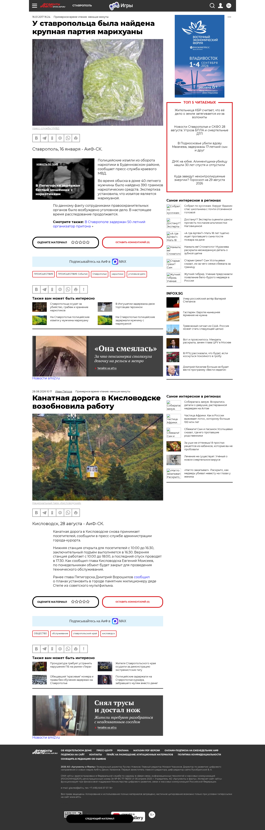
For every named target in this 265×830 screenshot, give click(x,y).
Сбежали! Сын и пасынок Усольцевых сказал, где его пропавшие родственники (208, 432)
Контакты (95, 754)
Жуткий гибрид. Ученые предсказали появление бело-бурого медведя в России (208, 277)
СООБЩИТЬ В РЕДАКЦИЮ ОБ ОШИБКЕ (83, 759)
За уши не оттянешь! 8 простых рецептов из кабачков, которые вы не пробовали (208, 446)
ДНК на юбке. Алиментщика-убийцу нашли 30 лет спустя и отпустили (199, 163)
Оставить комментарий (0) (133, 242)
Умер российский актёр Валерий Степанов (204, 300)
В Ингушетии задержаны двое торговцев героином (135, 305)
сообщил (142, 577)
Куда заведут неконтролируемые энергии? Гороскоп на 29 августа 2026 (199, 180)
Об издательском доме (76, 750)
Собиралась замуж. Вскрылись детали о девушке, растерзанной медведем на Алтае (205, 405)
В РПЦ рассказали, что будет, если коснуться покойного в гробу (205, 355)
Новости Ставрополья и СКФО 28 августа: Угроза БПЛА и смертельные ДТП (199, 130)
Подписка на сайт (72, 754)
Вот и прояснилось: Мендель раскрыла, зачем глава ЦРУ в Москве (207, 341)
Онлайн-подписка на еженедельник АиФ (191, 750)
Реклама (123, 750)
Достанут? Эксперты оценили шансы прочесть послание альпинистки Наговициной (208, 223)
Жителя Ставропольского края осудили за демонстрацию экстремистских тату (136, 666)
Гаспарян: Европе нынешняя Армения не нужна (201, 314)
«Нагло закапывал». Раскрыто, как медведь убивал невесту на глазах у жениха (207, 473)
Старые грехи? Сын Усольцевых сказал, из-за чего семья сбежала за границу (207, 264)
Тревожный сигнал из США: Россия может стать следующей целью (206, 327)
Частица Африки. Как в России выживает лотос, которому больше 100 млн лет (207, 419)
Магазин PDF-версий (146, 750)
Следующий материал (99, 818)
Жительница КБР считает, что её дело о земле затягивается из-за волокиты (200, 114)
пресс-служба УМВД (45, 128)
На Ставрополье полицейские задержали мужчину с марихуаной (135, 320)
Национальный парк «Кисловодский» (56, 503)
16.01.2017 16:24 (41, 16)
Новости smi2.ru (46, 378)
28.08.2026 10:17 (42, 391)
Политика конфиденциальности (199, 754)
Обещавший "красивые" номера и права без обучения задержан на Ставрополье (71, 680)
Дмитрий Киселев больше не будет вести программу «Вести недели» (206, 368)
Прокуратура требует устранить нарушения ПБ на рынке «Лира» (71, 665)
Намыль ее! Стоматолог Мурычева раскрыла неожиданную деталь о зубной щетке (206, 250)
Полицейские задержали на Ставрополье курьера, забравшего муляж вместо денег (137, 680)
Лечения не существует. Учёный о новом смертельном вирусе (206, 458)
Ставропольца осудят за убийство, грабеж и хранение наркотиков (69, 307)
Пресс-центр (104, 750)
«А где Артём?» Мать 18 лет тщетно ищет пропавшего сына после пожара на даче (206, 236)
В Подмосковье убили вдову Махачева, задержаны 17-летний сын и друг (199, 147)
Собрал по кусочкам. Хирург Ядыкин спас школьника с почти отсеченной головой (208, 209)
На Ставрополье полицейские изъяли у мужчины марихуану (69, 318)
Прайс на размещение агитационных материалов (140, 754)
